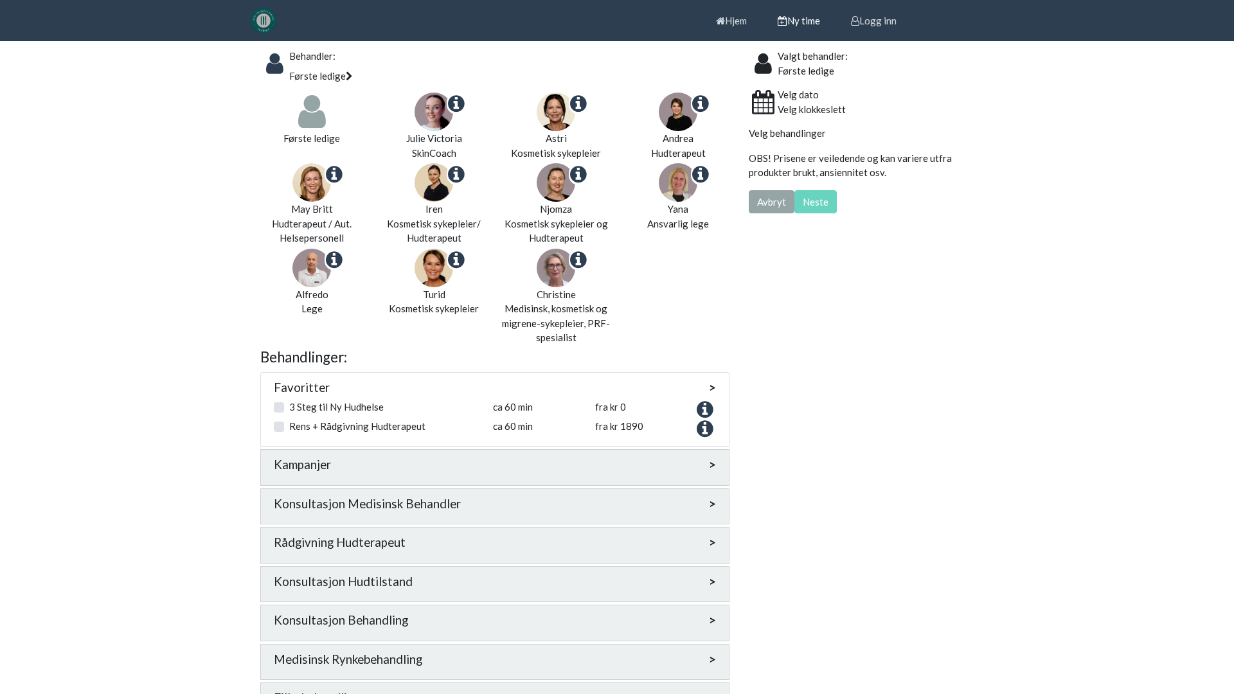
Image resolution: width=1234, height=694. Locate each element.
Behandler (311, 56)
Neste (815, 202)
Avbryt (771, 202)
